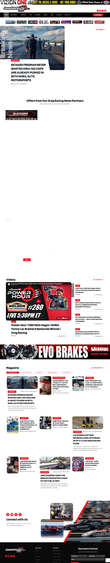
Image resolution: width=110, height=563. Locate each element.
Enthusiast (23, 14)
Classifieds (37, 14)
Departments (14, 14)
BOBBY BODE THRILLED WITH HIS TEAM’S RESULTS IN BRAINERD (60, 423)
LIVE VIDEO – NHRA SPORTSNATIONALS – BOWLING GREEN (92, 463)
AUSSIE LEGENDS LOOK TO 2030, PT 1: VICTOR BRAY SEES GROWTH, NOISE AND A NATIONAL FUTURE (61, 385)
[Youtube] (100, 11)
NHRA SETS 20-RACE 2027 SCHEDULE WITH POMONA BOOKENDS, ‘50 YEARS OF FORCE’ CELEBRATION (28, 425)
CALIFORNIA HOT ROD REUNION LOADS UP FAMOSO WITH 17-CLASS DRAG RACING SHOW (87, 439)
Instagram (17, 523)
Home (6, 14)
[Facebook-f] (16, 514)
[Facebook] (103, 11)
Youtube (23, 523)
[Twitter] (105, 11)
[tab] (12, 373)
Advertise (59, 14)
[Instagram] (98, 11)
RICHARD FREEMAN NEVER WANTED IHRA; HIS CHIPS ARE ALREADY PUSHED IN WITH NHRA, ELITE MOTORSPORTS (28, 72)
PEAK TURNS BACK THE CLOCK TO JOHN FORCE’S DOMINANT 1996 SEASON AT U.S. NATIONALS (93, 384)
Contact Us (67, 14)
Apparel (45, 14)
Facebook (28, 523)
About (52, 14)
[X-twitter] (20, 514)
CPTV (31, 14)
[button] (7, 219)
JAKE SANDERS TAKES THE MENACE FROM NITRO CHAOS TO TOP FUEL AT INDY (53, 478)
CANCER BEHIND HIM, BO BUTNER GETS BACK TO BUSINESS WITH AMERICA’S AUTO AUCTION (28, 465)
